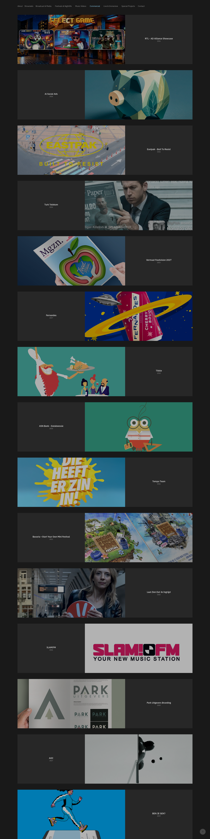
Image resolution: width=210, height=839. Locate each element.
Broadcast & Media (43, 6)
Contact (141, 6)
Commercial (95, 6)
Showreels (28, 6)
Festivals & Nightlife (63, 6)
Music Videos (80, 6)
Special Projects (128, 6)
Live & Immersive (111, 6)
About (20, 6)
